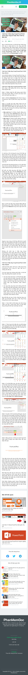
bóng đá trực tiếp (21, 628)
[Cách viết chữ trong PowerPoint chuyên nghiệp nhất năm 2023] (14, 535)
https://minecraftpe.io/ (5, 610)
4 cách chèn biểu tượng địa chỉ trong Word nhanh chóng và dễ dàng (16, 582)
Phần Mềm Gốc (7, 39)
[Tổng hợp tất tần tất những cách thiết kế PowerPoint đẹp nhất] (14, 502)
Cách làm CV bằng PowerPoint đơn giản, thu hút (13, 525)
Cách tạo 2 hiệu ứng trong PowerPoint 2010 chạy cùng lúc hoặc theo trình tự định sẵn (16, 575)
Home (2, 11)
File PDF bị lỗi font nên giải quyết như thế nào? (16, 568)
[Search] (16, 6)
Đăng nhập (23, 6)
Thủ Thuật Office (8, 11)
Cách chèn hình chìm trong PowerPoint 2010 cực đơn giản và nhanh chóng (15, 596)
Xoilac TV (11, 627)
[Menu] (2, 6)
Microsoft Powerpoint (18, 11)
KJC (3, 627)
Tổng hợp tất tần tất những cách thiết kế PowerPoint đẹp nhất (12, 509)
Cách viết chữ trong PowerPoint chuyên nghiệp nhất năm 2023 (14, 542)
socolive (5, 665)
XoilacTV (6, 627)
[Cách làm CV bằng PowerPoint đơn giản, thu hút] (14, 518)
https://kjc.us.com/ (6, 628)
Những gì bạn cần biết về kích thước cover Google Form (16, 589)
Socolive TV (14, 630)
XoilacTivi (13, 628)
